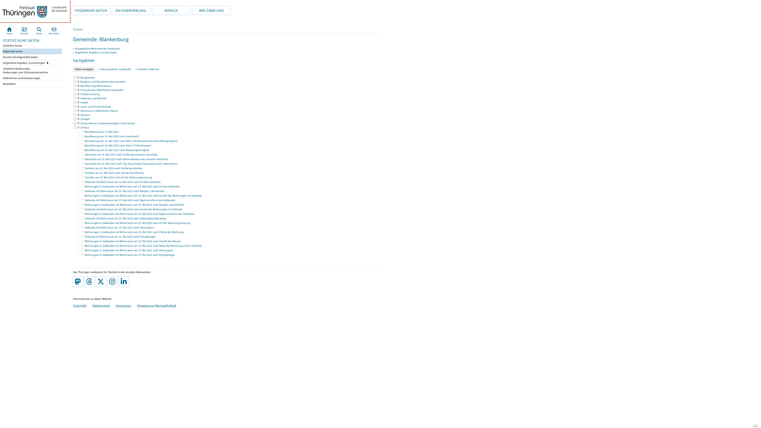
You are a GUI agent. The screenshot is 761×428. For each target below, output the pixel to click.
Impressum (123, 305)
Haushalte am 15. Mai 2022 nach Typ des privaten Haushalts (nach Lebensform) (131, 164)
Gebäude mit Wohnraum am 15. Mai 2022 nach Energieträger (120, 237)
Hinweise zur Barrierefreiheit (156, 305)
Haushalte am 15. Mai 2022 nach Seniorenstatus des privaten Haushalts (126, 159)
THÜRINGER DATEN (89, 10)
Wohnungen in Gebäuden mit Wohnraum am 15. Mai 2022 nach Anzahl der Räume (133, 241)
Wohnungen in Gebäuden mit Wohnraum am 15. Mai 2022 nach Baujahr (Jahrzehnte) (134, 205)
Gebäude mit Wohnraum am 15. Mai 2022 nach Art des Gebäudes (123, 182)
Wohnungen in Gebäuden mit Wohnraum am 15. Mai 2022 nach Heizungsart (129, 250)
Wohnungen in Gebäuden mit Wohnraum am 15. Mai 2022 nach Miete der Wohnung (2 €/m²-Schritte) (143, 246)
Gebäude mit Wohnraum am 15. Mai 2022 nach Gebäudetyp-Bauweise (125, 218)
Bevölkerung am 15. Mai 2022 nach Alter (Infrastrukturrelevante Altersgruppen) (131, 141)
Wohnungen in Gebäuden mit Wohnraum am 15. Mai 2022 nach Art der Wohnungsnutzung (137, 223)
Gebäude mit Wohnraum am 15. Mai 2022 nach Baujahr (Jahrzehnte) (124, 191)
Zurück (77, 29)
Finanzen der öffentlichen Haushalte (100, 90)
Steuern (83, 115)
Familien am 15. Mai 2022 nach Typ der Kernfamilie (114, 173)
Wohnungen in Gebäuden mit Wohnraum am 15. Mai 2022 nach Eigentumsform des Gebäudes (140, 214)
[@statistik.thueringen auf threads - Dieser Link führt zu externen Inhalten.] (90, 282)
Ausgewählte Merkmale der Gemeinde (97, 49)
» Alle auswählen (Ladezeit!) (114, 69)
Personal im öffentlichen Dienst (97, 111)
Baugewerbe (86, 77)
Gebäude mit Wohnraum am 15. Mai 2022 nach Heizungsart (119, 227)
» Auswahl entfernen (147, 69)
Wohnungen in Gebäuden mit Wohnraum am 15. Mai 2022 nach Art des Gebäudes (132, 186)
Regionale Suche (12, 51)
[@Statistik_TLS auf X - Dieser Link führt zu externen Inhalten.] (101, 282)
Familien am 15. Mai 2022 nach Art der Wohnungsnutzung (118, 177)
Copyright (80, 305)
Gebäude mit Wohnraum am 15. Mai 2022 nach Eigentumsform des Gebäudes (130, 200)
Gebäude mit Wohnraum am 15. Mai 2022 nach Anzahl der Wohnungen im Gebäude (133, 209)
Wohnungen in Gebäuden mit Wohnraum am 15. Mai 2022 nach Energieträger (130, 255)
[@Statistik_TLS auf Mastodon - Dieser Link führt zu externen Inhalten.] (78, 282)
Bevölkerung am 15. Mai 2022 (102, 132)
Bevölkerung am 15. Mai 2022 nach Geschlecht (112, 136)
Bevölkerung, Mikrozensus (94, 86)
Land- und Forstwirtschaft (94, 107)
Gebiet (82, 102)
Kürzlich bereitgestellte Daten (20, 57)
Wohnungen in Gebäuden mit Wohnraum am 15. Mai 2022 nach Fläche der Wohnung (134, 232)
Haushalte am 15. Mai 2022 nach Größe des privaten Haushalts (121, 155)
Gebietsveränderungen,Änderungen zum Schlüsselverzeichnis (25, 70)
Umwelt (83, 119)
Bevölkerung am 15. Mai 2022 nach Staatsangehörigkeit (117, 150)
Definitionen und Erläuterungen (21, 78)
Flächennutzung (88, 94)
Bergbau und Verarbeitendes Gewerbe (101, 82)
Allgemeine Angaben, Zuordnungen (24, 63)
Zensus (83, 127)
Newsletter (9, 84)
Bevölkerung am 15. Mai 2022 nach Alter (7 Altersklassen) (118, 145)
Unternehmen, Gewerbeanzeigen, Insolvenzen (106, 123)
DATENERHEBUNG (129, 10)
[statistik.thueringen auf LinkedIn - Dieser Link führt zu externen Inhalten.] (124, 282)
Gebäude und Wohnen (92, 98)
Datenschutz (101, 305)
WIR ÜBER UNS (208, 10)
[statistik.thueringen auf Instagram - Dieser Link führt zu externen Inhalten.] (113, 282)
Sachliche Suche (12, 46)
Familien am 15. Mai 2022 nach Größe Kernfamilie (113, 168)
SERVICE (165, 10)
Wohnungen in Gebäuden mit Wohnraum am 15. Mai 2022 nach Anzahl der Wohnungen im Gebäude (143, 196)
